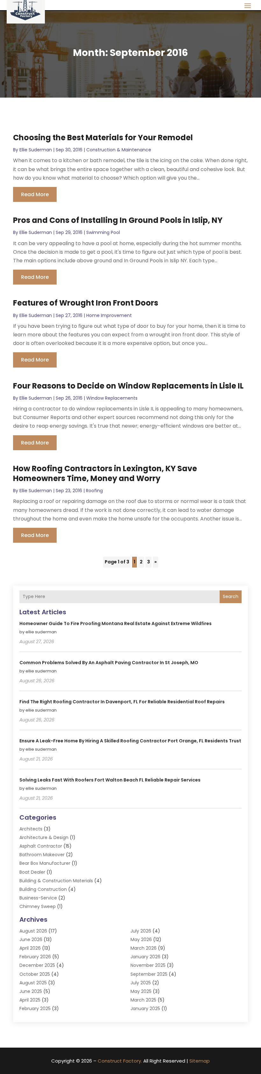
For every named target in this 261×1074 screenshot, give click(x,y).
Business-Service (38, 898)
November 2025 (148, 965)
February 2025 (35, 1008)
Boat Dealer (32, 872)
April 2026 (30, 948)
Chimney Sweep (37, 906)
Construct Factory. (120, 1060)
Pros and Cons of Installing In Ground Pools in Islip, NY (117, 220)
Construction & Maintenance (118, 150)
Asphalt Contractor (40, 846)
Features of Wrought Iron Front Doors (85, 303)
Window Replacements (112, 398)
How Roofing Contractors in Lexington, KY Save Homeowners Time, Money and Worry (105, 473)
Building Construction (43, 889)
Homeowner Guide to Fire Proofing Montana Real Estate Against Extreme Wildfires (115, 623)
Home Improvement (109, 315)
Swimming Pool (103, 232)
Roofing (94, 490)
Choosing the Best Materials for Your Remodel (103, 137)
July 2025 (140, 983)
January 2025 (145, 1008)
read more (35, 194)
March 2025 (143, 1000)
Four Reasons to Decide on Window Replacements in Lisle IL (128, 386)
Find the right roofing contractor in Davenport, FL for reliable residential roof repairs (122, 702)
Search (230, 596)
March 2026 (143, 948)
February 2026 (35, 957)
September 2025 (148, 974)
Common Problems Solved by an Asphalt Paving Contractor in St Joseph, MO (108, 662)
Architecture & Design (43, 837)
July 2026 (140, 931)
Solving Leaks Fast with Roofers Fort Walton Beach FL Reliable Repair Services (110, 780)
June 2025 (30, 991)
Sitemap (199, 1060)
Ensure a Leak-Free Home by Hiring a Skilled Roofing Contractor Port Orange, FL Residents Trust (130, 741)
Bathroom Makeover (42, 854)
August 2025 (33, 983)
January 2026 (145, 957)
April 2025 (29, 1000)
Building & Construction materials (56, 881)
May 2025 (141, 991)
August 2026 (33, 931)
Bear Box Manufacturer (44, 863)
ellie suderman (35, 150)
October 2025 (34, 974)
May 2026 (141, 939)
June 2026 (30, 939)
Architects (30, 829)
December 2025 (37, 965)
